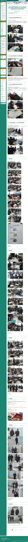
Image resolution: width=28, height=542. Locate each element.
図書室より (2, 31)
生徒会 (1, 32)
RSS (1, 103)
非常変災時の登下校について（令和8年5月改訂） (3, 44)
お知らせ (2, 24)
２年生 (1, 26)
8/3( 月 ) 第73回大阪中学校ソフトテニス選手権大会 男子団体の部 (3, 17)
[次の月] (5, 61)
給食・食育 (2, 30)
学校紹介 (2, 22)
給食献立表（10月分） (3, 52)
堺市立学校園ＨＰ (2, 81)
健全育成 (2, 34)
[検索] (25, 0)
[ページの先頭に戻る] (27, 541)
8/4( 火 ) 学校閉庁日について (3, 12)
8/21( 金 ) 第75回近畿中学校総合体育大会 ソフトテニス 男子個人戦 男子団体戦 (3, 5)
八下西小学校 (2, 94)
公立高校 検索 (2, 86)
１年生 (1, 25)
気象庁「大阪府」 (2, 90)
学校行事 (2, 23)
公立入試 (1, 84)
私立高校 (1, 85)
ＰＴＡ (1, 33)
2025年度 (2, 56)
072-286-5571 (3, 539)
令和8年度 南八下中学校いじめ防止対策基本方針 (3, 42)
